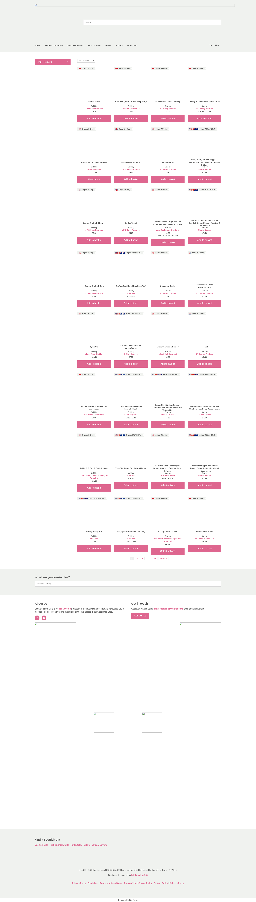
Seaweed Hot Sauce (204, 531)
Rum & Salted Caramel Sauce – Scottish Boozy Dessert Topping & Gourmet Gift (204, 223)
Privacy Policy (79, 883)
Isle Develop (65, 609)
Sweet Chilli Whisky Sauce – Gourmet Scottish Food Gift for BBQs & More (168, 407)
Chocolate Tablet (167, 286)
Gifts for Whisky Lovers (95, 845)
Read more (94, 179)
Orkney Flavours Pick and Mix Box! (204, 101)
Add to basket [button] (94, 118)
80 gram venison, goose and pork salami (94, 407)
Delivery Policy (176, 883)
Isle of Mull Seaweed (168, 354)
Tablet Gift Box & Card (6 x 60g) (94, 468)
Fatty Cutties (94, 101)
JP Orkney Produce (94, 109)
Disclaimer (93, 883)
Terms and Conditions (111, 883)
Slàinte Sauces (204, 169)
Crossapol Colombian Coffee (94, 162)
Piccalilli (204, 347)
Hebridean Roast (94, 169)
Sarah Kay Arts (131, 415)
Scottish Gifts (41, 845)
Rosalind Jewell (168, 475)
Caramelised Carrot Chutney (167, 101)
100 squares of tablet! (168, 531)
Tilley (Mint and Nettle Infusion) (131, 531)
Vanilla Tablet (168, 162)
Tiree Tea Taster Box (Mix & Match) (131, 468)
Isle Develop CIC (139, 875)
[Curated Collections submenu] (62, 45)
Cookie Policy (145, 883)
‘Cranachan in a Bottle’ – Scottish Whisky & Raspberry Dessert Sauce (204, 407)
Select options (204, 118)
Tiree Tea (131, 293)
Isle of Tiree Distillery (94, 354)
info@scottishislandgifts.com (168, 609)
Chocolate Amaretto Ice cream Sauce (131, 346)
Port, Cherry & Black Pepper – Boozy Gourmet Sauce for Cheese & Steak (204, 162)
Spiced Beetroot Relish (131, 162)
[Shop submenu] (110, 45)
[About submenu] (122, 45)
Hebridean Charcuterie (94, 415)
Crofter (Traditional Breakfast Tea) (131, 286)
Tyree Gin (94, 347)
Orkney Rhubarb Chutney (94, 223)
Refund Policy (161, 883)
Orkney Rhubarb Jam (94, 286)
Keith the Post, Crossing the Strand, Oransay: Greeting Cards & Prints (167, 468)
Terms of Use (130, 883)
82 (154, 558)
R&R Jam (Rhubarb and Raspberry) (131, 101)
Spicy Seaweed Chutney (168, 347)
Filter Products (52, 62)
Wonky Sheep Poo (94, 531)
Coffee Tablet (131, 223)
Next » (163, 558)
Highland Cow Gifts (59, 845)
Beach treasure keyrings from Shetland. (131, 407)
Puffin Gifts (76, 845)
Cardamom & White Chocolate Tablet (204, 286)
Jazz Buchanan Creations (167, 230)
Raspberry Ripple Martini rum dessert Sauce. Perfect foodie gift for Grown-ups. (205, 468)
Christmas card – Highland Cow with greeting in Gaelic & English (168, 223)
